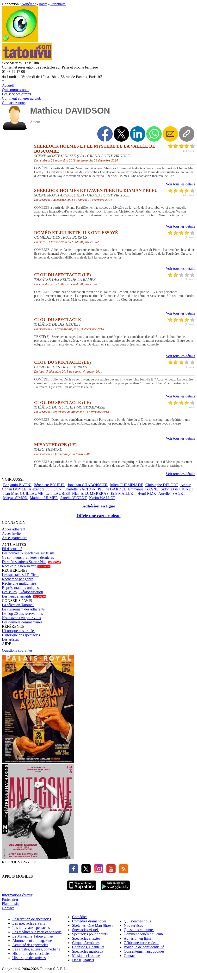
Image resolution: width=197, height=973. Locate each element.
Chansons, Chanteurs (88, 947)
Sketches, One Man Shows (92, 925)
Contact (8, 908)
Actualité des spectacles (30, 945)
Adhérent (28, 4)
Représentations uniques (20, 588)
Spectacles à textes (86, 938)
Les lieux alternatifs (16, 596)
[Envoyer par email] (170, 134)
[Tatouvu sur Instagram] (97, 872)
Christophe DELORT (161, 485)
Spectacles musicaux (87, 951)
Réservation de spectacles (31, 919)
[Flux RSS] (122, 872)
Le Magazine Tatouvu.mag (32, 936)
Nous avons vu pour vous (21, 618)
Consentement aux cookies (144, 951)
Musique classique (86, 956)
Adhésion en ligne (98, 506)
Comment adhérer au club (21, 98)
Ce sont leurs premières (19, 557)
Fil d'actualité (12, 549)
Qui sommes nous (15, 90)
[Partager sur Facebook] (105, 134)
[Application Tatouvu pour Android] (115, 891)
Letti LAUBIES (57, 493)
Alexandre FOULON (45, 489)
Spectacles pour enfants (90, 934)
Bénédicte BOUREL (49, 485)
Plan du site (10, 904)
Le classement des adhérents (23, 609)
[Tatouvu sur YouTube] (110, 872)
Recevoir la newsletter (19, 566)
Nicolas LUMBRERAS (90, 493)
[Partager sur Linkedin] (137, 134)
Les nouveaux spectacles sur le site (28, 553)
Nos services (133, 925)
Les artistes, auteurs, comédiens (36, 949)
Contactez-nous (13, 103)
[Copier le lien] (186, 134)
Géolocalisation (31, 592)
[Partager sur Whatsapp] (154, 134)
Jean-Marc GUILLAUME (23, 493)
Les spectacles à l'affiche (20, 575)
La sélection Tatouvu (18, 605)
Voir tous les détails (180, 184)
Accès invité (11, 533)
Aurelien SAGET (171, 493)
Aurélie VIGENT (73, 498)
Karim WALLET (102, 498)
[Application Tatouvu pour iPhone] (81, 891)
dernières (47, 557)
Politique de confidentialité (144, 947)
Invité (43, 4)
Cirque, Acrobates (85, 943)
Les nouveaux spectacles (31, 928)
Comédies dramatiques (89, 921)
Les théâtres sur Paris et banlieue (37, 932)
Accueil (8, 85)
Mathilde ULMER (44, 498)
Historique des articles (18, 631)
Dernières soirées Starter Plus (24, 562)
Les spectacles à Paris (28, 923)
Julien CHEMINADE (126, 485)
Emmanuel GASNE (143, 489)
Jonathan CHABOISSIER (88, 485)
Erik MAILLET (123, 493)
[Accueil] (20, 41)
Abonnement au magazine (32, 940)
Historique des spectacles (21, 635)
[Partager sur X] (121, 134)
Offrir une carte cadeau (99, 515)
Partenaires (10, 899)
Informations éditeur (17, 895)
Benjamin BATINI (17, 485)
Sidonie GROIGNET (177, 489)
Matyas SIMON (15, 498)
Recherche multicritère (19, 583)
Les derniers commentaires (22, 622)
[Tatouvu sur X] (85, 872)
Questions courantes (17, 650)
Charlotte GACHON (80, 489)
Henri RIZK (146, 493)
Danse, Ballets (83, 960)
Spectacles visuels (85, 930)
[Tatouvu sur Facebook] (73, 872)
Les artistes (10, 639)
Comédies (79, 917)
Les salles (9, 592)
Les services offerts (16, 94)
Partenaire (58, 4)
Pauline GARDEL (112, 489)
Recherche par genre (17, 579)
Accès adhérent (13, 529)
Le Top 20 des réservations (22, 613)
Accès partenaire (14, 538)
